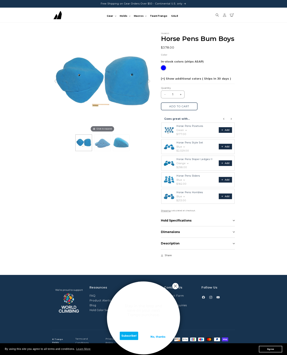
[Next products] (231, 119)
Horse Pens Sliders (188, 175)
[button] (111, 15)
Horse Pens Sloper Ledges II (194, 159)
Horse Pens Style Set (189, 142)
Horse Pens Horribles (189, 192)
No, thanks (157, 334)
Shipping (166, 210)
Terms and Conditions (82, 341)
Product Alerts (100, 300)
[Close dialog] (175, 283)
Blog (93, 305)
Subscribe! (129, 333)
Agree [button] (270, 349)
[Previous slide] (55, 81)
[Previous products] (224, 119)
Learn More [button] (83, 349)
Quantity (166, 88)
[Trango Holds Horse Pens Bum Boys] (83, 142)
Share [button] (168, 255)
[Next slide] (149, 81)
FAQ (93, 295)
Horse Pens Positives (189, 126)
